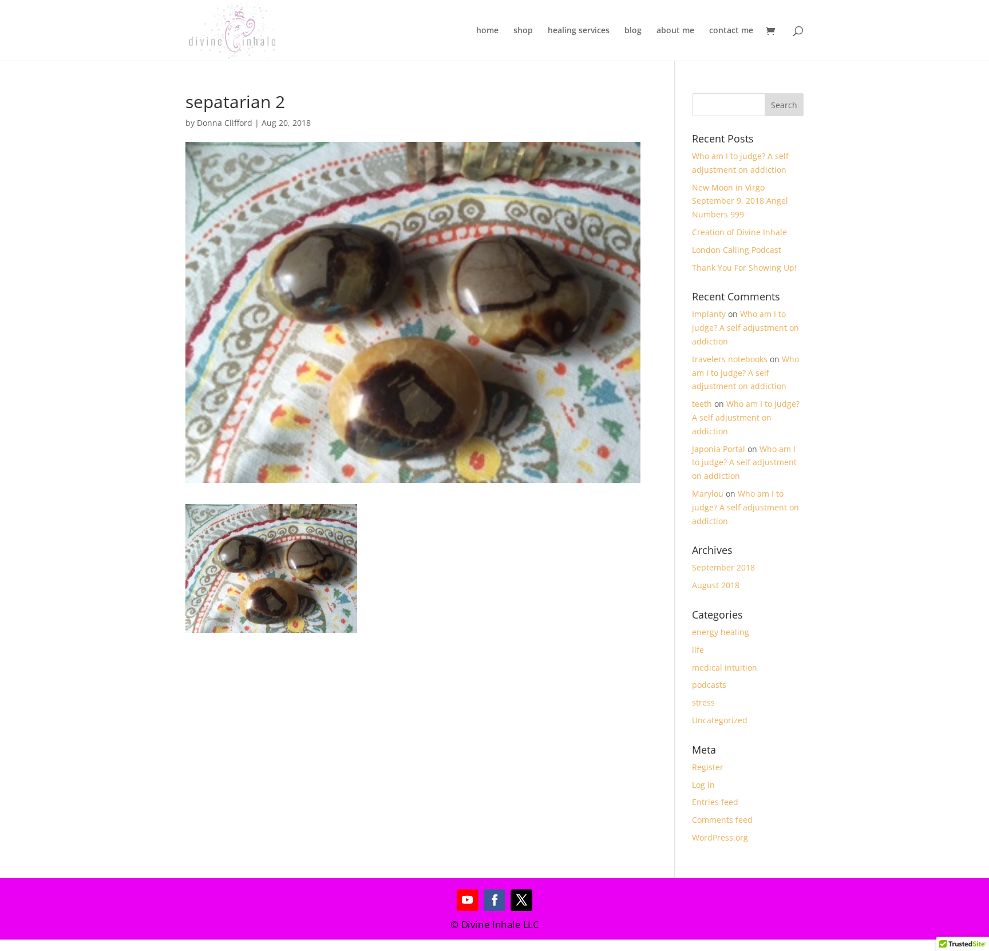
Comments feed (722, 819)
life (698, 649)
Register (707, 767)
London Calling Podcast (736, 249)
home (487, 30)
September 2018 (723, 567)
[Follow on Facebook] (494, 900)
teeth (702, 403)
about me (675, 30)
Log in (703, 784)
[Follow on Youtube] (467, 900)
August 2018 (715, 585)
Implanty (709, 313)
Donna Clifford (224, 122)
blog (633, 30)
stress (703, 702)
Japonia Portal (718, 448)
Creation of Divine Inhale (739, 232)
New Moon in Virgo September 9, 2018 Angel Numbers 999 (740, 201)
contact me (731, 30)
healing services (579, 30)
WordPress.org (720, 837)
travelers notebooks (730, 359)
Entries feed (715, 802)
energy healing (720, 632)
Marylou (707, 493)
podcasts (709, 684)
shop (523, 30)
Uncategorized (719, 720)
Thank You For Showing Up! (744, 267)
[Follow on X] (521, 900)
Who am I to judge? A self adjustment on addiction (745, 327)
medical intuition (724, 667)
